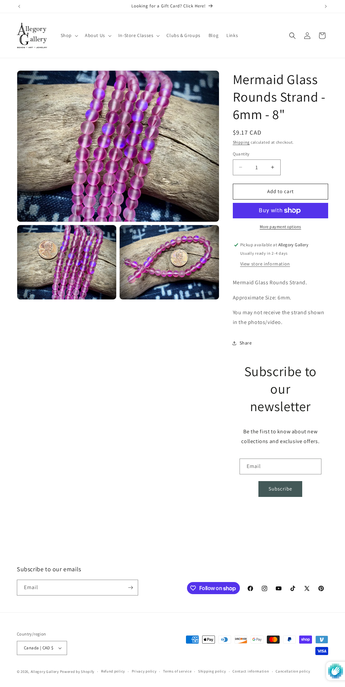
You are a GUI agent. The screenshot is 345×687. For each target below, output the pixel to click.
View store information (265, 264)
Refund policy (113, 671)
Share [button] (246, 343)
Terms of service (177, 671)
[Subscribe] (130, 587)
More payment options (280, 226)
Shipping (241, 142)
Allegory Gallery (45, 671)
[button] (69, 35)
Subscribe (280, 488)
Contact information (250, 671)
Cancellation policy (293, 671)
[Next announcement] (325, 6)
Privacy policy (144, 671)
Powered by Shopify (77, 671)
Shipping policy (212, 671)
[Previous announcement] (19, 6)
